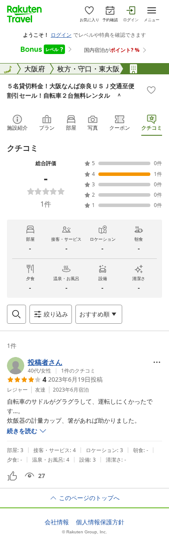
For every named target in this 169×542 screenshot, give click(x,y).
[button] (51, 365)
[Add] (151, 90)
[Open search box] (16, 314)
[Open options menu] (157, 362)
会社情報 (57, 522)
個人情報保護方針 (100, 522)
